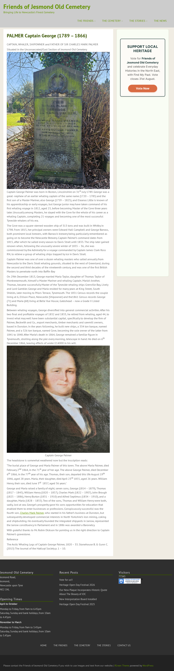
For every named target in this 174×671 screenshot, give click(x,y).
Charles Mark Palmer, (32, 512)
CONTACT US (123, 645)
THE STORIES (137, 20)
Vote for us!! (66, 579)
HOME (43, 645)
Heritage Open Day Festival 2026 (77, 584)
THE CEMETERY (111, 20)
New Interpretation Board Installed (78, 599)
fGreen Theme (122, 665)
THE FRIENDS (85, 20)
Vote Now (142, 88)
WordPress (148, 665)
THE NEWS (160, 20)
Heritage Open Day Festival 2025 (77, 604)
